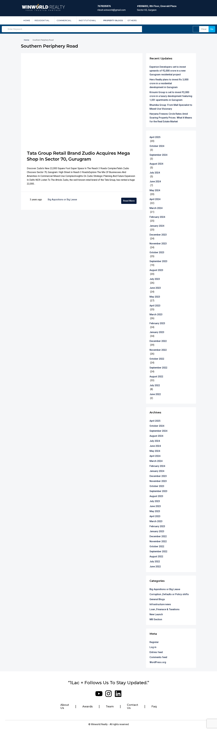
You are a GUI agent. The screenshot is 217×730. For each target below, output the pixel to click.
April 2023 (155, 305)
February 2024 (157, 217)
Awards (87, 706)
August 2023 (156, 270)
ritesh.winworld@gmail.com (111, 10)
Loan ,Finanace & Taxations (165, 609)
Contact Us (132, 706)
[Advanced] (196, 29)
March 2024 (156, 208)
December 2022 (158, 341)
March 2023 (156, 314)
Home (26, 20)
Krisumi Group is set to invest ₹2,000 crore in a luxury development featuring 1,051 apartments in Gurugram (171, 96)
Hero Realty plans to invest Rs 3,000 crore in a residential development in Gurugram (169, 83)
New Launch (156, 614)
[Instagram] (108, 693)
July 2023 (155, 279)
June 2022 (155, 394)
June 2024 (155, 181)
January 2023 (157, 332)
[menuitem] (191, 20)
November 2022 (158, 350)
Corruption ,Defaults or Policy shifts (169, 594)
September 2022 (158, 367)
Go (211, 29)
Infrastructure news (160, 604)
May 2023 (155, 296)
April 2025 (155, 137)
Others (132, 20)
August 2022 (156, 376)
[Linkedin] (118, 693)
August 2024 (156, 163)
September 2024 (158, 155)
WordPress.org (158, 662)
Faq (154, 706)
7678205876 (104, 6)
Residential (42, 20)
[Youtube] (99, 693)
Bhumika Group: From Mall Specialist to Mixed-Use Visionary (171, 107)
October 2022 (157, 358)
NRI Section (156, 619)
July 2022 (155, 385)
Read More (129, 200)
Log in (153, 647)
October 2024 (157, 146)
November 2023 (158, 243)
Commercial (64, 20)
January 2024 (157, 225)
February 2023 (157, 323)
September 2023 (158, 261)
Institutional (87, 20)
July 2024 (155, 172)
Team (110, 706)
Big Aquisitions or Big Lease (62, 199)
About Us (64, 706)
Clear (204, 29)
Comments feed (158, 657)
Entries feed (156, 652)
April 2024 (155, 199)
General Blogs (157, 599)
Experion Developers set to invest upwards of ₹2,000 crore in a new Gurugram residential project (168, 70)
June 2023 (155, 287)
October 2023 (157, 252)
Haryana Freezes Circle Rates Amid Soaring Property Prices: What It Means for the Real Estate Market (171, 117)
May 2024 (155, 190)
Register (154, 642)
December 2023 (158, 234)
